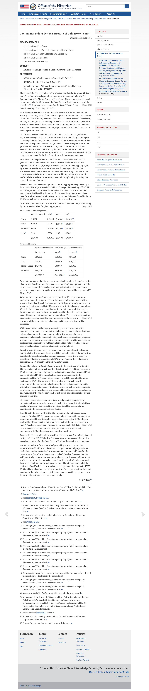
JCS (98, 137)
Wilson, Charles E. (103, 120)
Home (22, 638)
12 (64, 274)
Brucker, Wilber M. (104, 115)
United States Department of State (109, 672)
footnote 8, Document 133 (37, 498)
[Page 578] (87, 425)
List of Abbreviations (105, 45)
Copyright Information (80, 654)
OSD (98, 147)
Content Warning (82, 660)
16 (91, 479)
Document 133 (32, 522)
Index (99, 98)
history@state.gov (122, 676)
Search (22, 642)
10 (63, 219)
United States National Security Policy (110, 55)
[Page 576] (87, 206)
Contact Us (62, 642)
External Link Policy (83, 649)
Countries (42, 649)
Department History (46, 645)
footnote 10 (41, 613)
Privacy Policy (81, 645)
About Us (61, 638)
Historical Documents (43, 640)
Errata (99, 102)
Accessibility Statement (80, 640)
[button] (38, 14)
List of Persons (103, 49)
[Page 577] (87, 318)
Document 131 (29, 494)
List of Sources (103, 41)
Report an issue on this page (30, 686)
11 (59, 252)
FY (98, 132)
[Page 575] (87, 105)
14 (25, 424)
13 (36, 380)
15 (40, 438)
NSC (98, 142)
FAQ (21, 646)
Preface (100, 36)
